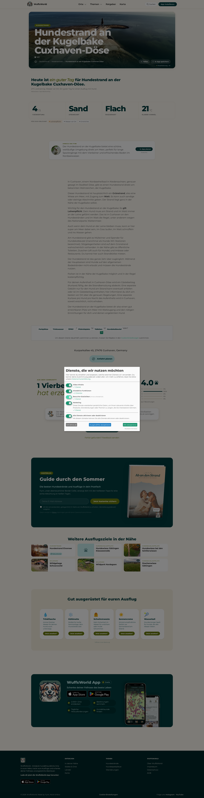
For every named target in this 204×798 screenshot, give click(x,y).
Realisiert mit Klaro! (131, 428)
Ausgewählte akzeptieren (100, 425)
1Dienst (77, 387)
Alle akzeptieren (130, 425)
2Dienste (77, 393)
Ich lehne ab (71, 425)
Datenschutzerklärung (81, 379)
